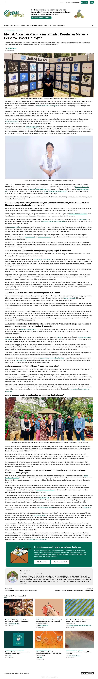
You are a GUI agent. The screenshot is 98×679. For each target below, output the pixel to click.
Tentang (62, 2)
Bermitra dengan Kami (60, 561)
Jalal (9, 656)
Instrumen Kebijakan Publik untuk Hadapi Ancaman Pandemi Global (74, 589)
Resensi (40, 25)
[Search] (93, 25)
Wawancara (19, 30)
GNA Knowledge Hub (9, 30)
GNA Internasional (75, 2)
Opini (27, 25)
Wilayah (16, 25)
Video (45, 25)
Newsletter (26, 673)
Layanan (68, 2)
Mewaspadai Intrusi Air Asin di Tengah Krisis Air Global (79, 639)
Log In (91, 2)
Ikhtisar (23, 25)
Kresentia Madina (74, 656)
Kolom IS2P (51, 618)
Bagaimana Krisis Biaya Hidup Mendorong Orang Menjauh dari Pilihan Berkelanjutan (18, 607)
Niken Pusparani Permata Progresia (80, 625)
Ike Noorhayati (43, 625)
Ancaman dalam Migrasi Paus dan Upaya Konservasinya (21, 589)
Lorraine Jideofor (13, 624)
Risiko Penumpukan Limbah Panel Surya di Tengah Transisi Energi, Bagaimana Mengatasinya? (79, 607)
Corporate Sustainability (59, 25)
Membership (84, 2)
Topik (11, 25)
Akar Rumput (34, 25)
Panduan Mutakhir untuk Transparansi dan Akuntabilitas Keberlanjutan (18, 639)
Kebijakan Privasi (19, 673)
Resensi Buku (20, 650)
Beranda (6, 25)
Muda (50, 25)
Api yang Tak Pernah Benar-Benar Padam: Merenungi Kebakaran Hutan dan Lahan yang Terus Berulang (49, 639)
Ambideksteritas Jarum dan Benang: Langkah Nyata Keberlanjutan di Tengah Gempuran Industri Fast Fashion (49, 607)
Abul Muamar (12, 48)
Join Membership (42, 561)
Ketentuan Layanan (9, 673)
